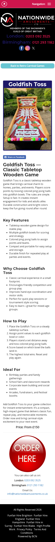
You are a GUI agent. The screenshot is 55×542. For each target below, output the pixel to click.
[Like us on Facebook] (22, 48)
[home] (4, 4)
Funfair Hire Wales (24, 526)
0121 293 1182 (28, 42)
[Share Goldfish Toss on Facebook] (27, 157)
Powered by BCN (27, 536)
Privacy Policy (24, 529)
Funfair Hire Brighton (19, 515)
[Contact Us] (27, 453)
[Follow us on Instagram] (28, 48)
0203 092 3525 (28, 36)
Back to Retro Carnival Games (27, 65)
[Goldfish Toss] (27, 119)
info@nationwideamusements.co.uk (27, 493)
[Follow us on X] (33, 48)
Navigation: (38, 4)
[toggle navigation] (49, 4)
